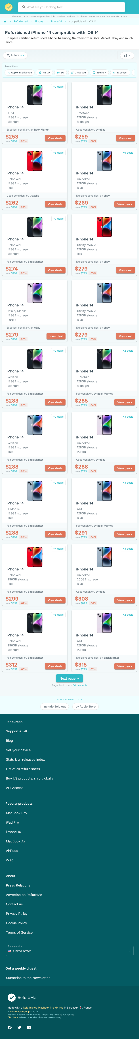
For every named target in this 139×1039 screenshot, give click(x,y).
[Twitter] (19, 1026)
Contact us (14, 904)
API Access (15, 788)
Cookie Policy (16, 923)
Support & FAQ (17, 731)
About (10, 876)
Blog (9, 741)
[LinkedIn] (29, 1026)
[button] (127, 55)
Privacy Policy (17, 914)
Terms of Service (19, 932)
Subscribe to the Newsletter (28, 978)
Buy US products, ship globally (29, 778)
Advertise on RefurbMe (24, 895)
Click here (81, 16)
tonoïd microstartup (19, 1011)
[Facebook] (10, 1026)
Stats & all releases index (25, 759)
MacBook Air (16, 841)
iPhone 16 (13, 832)
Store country (15, 946)
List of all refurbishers (23, 769)
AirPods (12, 851)
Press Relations (18, 885)
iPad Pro (12, 822)
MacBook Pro (16, 813)
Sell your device (18, 750)
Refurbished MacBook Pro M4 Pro (43, 1007)
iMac (9, 860)
